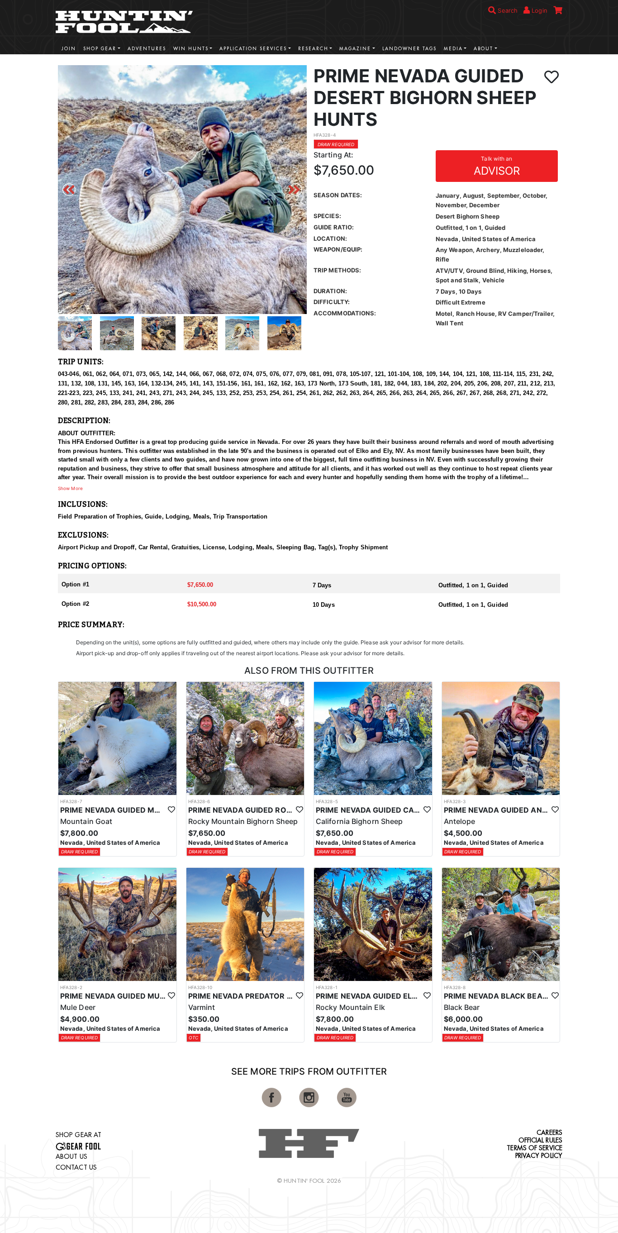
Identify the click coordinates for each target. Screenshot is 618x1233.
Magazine (355, 49)
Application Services (253, 49)
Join (69, 49)
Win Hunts (191, 49)
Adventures (147, 49)
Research (313, 49)
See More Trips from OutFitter (309, 1071)
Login (538, 10)
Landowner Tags (409, 49)
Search (507, 10)
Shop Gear (99, 49)
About (483, 49)
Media (453, 49)
